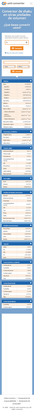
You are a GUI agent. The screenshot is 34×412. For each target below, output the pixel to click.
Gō (4, 249)
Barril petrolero (7, 221)
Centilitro (7, 89)
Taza (4, 278)
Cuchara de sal (7, 265)
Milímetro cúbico (8, 127)
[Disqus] (17, 339)
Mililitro (5, 103)
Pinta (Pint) (6, 166)
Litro (4, 84)
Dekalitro (6, 95)
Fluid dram (6, 201)
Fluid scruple (6, 153)
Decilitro (6, 86)
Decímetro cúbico (8, 121)
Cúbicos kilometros (9, 119)
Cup (4, 210)
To (4, 255)
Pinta (4, 213)
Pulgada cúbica (7, 134)
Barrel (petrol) (7, 173)
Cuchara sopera (7, 273)
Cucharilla (6, 268)
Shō (4, 252)
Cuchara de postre (8, 270)
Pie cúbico (6, 137)
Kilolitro (6, 98)
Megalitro (7, 92)
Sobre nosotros (10, 398)
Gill (4, 163)
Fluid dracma (6, 156)
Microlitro (6, 106)
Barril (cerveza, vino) (9, 218)
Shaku (5, 247)
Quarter (5, 184)
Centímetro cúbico (8, 124)
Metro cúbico (7, 108)
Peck (4, 181)
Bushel (5, 187)
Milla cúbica (6, 143)
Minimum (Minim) (8, 151)
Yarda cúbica (6, 140)
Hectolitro (6, 100)
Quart (5, 168)
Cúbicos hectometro (7, 115)
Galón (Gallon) (7, 171)
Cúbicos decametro (9, 111)
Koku (4, 257)
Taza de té (6, 275)
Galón (4, 215)
